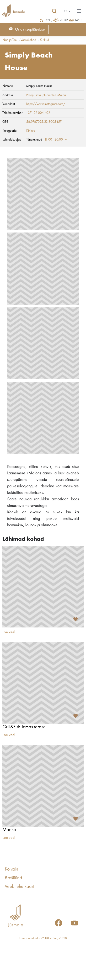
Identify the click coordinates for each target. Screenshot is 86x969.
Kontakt (11, 869)
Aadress (7, 95)
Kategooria (9, 130)
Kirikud (44, 40)
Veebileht (8, 104)
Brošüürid (13, 878)
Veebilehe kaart (19, 886)
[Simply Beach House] (43, 194)
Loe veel (8, 632)
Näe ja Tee (9, 40)
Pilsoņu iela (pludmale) (41, 95)
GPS (5, 121)
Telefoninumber (12, 113)
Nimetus (7, 86)
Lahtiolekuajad (11, 139)
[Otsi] (54, 11)
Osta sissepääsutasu (30, 30)
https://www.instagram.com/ (45, 104)
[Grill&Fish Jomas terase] (43, 683)
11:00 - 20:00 (53, 139)
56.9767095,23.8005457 (44, 121)
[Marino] (43, 786)
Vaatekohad (28, 40)
